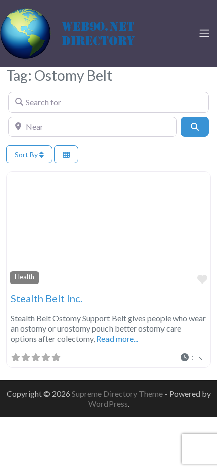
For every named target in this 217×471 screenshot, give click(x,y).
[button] (191, 357)
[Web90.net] (75, 32)
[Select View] (66, 154)
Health (24, 277)
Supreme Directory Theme (118, 393)
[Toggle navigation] (204, 33)
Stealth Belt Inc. (46, 298)
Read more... (117, 338)
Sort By (27, 154)
